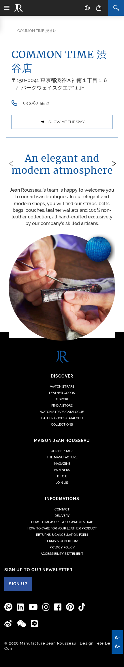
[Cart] (99, 8)
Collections (62, 424)
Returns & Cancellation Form (62, 535)
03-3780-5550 (36, 103)
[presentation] (11, 162)
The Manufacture (62, 457)
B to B (62, 476)
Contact (62, 509)
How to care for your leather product (62, 528)
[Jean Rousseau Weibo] (8, 624)
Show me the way (66, 122)
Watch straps (62, 386)
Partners (62, 470)
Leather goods (62, 393)
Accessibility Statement (62, 554)
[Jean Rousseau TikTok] (81, 607)
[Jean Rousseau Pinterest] (70, 607)
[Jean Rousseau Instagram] (46, 607)
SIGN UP (18, 584)
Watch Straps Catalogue (62, 412)
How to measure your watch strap (62, 522)
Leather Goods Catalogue (62, 418)
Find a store (62, 405)
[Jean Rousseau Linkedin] (20, 607)
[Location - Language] (87, 7)
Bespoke (62, 399)
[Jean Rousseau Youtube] (33, 607)
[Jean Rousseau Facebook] (58, 607)
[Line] (34, 624)
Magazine (62, 464)
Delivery (62, 516)
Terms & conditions (62, 541)
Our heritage (62, 451)
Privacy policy (62, 547)
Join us (62, 483)
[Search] (116, 8)
